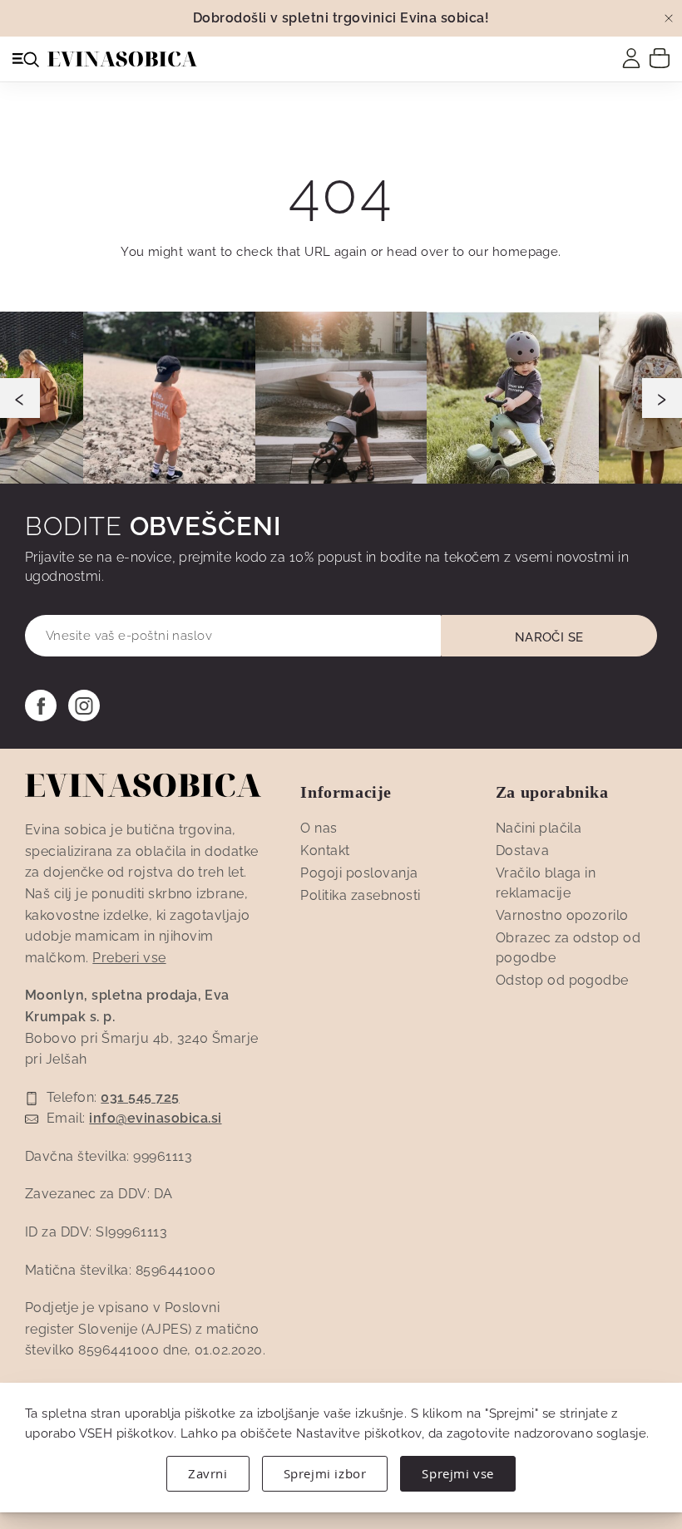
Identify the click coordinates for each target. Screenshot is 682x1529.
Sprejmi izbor (325, 1473)
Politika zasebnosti (360, 895)
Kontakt (324, 850)
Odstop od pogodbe (562, 980)
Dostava (522, 850)
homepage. (526, 251)
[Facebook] (41, 705)
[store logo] (122, 59)
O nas (318, 828)
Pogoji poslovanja (359, 873)
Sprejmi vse (458, 1473)
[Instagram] (84, 705)
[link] (631, 58)
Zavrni (208, 1473)
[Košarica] (660, 57)
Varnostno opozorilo (562, 915)
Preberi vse (129, 958)
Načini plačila (539, 828)
